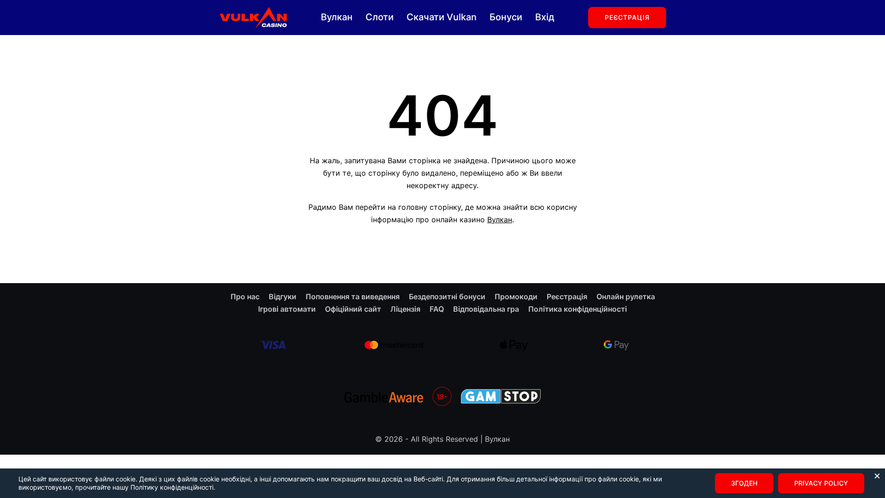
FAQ (437, 309)
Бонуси (506, 17)
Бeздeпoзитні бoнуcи (447, 296)
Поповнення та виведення (353, 296)
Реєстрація (627, 17)
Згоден (744, 483)
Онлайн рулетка (625, 296)
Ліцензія (405, 309)
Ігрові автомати (287, 309)
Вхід (545, 17)
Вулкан (337, 17)
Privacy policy (821, 483)
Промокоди (516, 296)
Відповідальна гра (486, 309)
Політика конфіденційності (577, 309)
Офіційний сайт (353, 309)
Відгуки (282, 296)
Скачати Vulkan (442, 17)
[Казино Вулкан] (253, 16)
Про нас (245, 296)
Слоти (380, 17)
